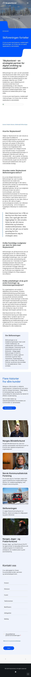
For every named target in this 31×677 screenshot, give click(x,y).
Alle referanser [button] (8, 408)
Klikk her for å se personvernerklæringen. (12, 640)
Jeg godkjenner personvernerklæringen (13, 634)
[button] (27, 3)
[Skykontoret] (10, 3)
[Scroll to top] (28, 674)
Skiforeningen (10, 508)
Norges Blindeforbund (14, 441)
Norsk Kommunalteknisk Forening (15, 474)
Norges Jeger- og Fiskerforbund (11, 540)
